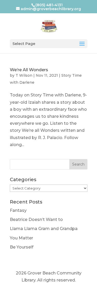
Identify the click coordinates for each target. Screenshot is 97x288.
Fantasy (18, 210)
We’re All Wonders (29, 69)
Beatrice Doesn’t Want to (36, 219)
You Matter (21, 237)
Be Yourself (21, 247)
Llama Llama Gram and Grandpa (44, 228)
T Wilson (24, 75)
